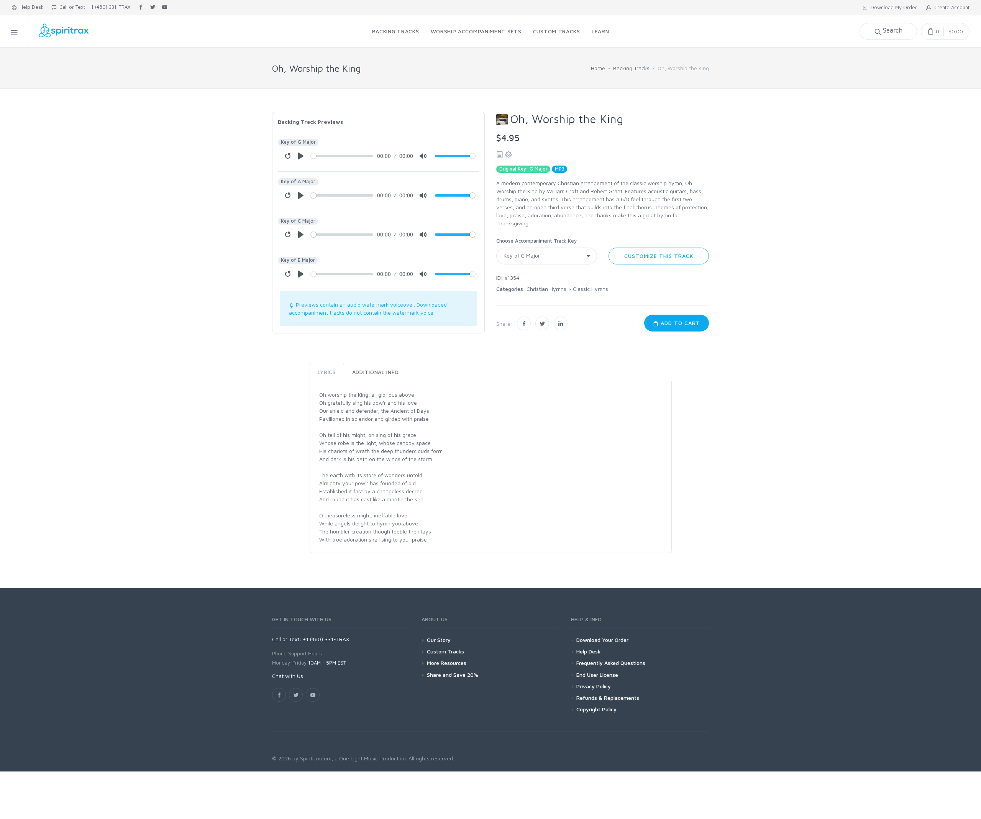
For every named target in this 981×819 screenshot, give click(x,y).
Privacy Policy (593, 686)
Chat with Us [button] (287, 676)
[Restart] (288, 156)
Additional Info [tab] (375, 372)
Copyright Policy (596, 709)
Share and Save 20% (452, 674)
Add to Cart (679, 323)
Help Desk (30, 7)
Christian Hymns (546, 289)
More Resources (446, 663)
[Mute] (423, 156)
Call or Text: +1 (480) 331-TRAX (93, 7)
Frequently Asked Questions (610, 663)
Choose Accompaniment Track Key (536, 241)
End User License (597, 674)
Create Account (950, 7)
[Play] (301, 156)
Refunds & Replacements (607, 697)
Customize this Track (658, 256)
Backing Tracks (631, 68)
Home (598, 68)
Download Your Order (602, 640)
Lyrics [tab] (327, 372)
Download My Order (892, 7)
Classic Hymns (590, 289)
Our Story (439, 640)
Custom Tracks (445, 651)
